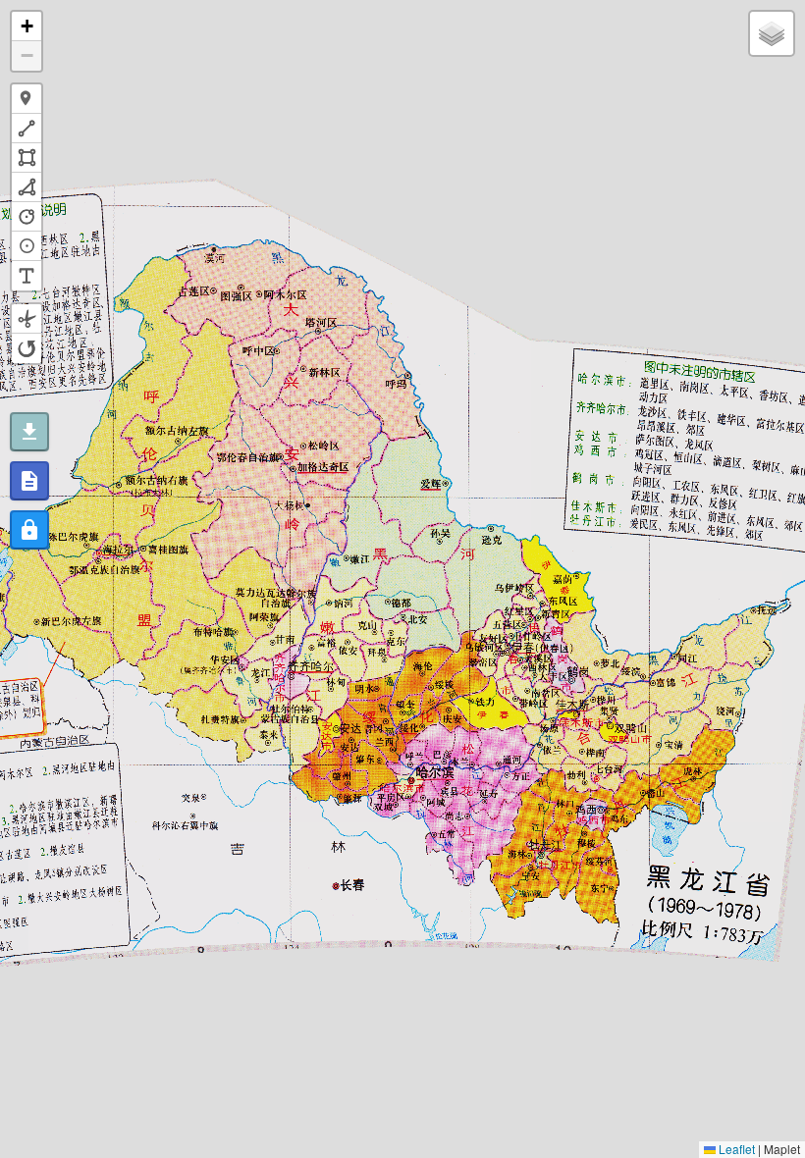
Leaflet (735, 1148)
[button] (26, 26)
